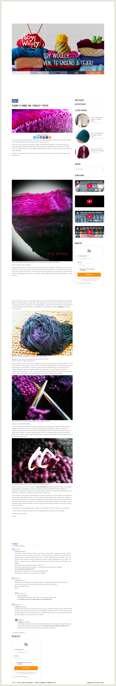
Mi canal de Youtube (95, 73)
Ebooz (102, 683)
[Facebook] (34, 137)
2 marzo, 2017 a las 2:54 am (20, 580)
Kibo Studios (97, 683)
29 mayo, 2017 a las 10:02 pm (20, 551)
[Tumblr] (46, 137)
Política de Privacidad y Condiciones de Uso (45, 683)
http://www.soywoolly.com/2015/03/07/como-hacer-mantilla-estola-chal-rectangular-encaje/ (35, 599)
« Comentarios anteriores (18, 546)
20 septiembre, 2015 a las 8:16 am (23, 622)
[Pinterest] (43, 137)
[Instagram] (76, 104)
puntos (39, 73)
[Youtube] (83, 104)
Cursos (76, 73)
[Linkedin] (40, 137)
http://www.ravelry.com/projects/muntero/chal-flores (24, 569)
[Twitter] (37, 137)
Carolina (19, 620)
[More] (50, 137)
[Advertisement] (58, 13)
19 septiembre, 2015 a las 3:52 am (20, 607)
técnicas (58, 73)
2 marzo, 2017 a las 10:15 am (23, 595)
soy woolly (21, 73)
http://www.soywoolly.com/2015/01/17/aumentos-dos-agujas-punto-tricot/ (54, 626)
